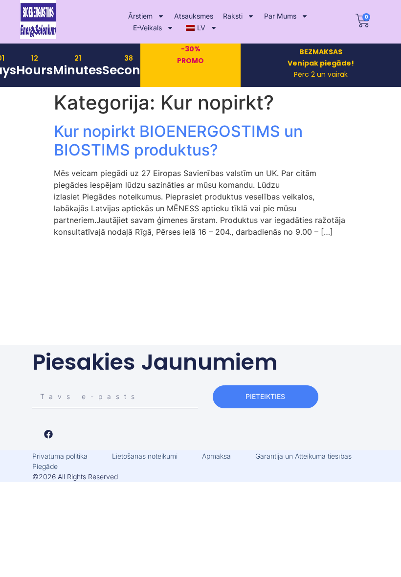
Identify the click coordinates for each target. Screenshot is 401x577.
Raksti (233, 16)
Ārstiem (140, 16)
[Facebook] (48, 434)
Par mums (280, 16)
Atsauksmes (193, 16)
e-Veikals (147, 27)
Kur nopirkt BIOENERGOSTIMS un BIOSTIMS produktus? (178, 140)
